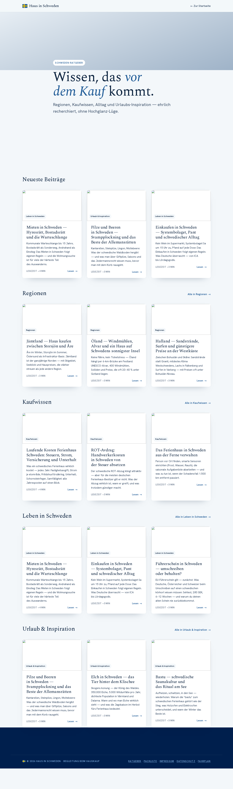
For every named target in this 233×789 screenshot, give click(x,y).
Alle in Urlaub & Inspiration (193, 630)
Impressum (167, 761)
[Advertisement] (116, 140)
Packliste (150, 761)
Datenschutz (186, 761)
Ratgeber (134, 761)
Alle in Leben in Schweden (193, 517)
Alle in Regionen (199, 294)
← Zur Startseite (200, 6)
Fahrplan (204, 761)
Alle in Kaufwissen (198, 403)
